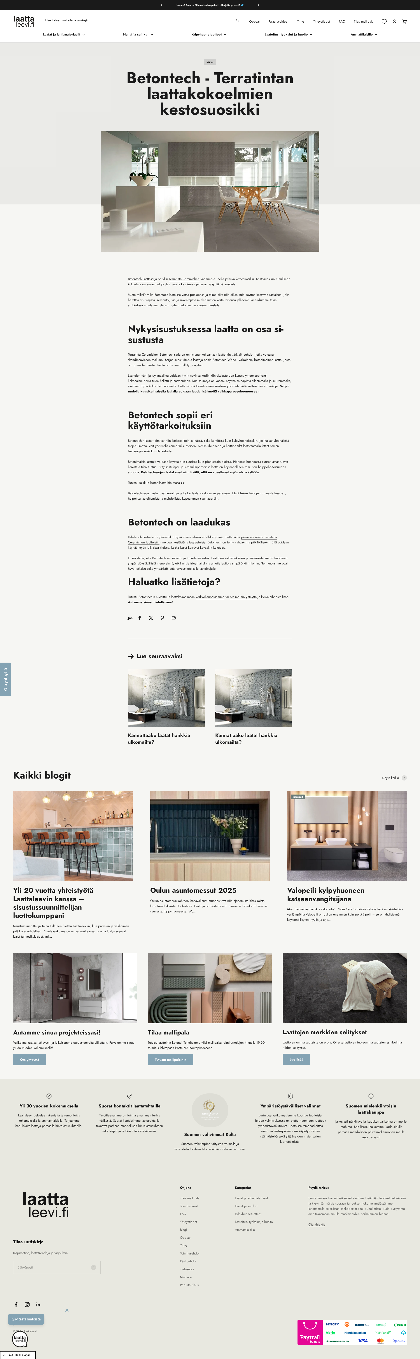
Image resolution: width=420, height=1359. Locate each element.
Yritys (300, 21)
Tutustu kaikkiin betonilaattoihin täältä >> (156, 482)
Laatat (210, 62)
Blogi (183, 1229)
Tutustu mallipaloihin (170, 1059)
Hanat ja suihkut (136, 34)
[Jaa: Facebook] (139, 618)
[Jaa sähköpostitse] (173, 618)
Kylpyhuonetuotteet (206, 34)
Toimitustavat (189, 1206)
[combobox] (140, 20)
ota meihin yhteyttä (243, 596)
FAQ (342, 21)
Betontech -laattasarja (142, 279)
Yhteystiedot (321, 21)
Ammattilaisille (362, 34)
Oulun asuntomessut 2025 (193, 890)
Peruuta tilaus (189, 1285)
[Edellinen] (161, 5)
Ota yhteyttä (29, 1059)
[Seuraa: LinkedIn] (38, 1305)
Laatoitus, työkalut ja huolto (286, 34)
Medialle (186, 1277)
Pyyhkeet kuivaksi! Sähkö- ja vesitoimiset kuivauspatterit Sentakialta (210, 5)
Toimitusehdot (190, 1253)
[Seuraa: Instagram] (27, 1305)
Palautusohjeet (278, 21)
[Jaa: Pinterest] (162, 618)
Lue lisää (296, 1059)
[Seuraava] (258, 5)
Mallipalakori (19, 1355)
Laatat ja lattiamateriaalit (61, 34)
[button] (5, 679)
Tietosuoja (187, 1269)
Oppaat (254, 21)
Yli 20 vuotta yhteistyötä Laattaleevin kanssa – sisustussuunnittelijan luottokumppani (53, 903)
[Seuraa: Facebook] (16, 1305)
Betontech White (224, 359)
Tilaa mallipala (363, 21)
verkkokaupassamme (210, 596)
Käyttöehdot (188, 1261)
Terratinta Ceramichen (184, 279)
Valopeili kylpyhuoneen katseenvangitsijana (325, 894)
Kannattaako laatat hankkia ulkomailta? (159, 738)
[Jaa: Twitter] (151, 618)
